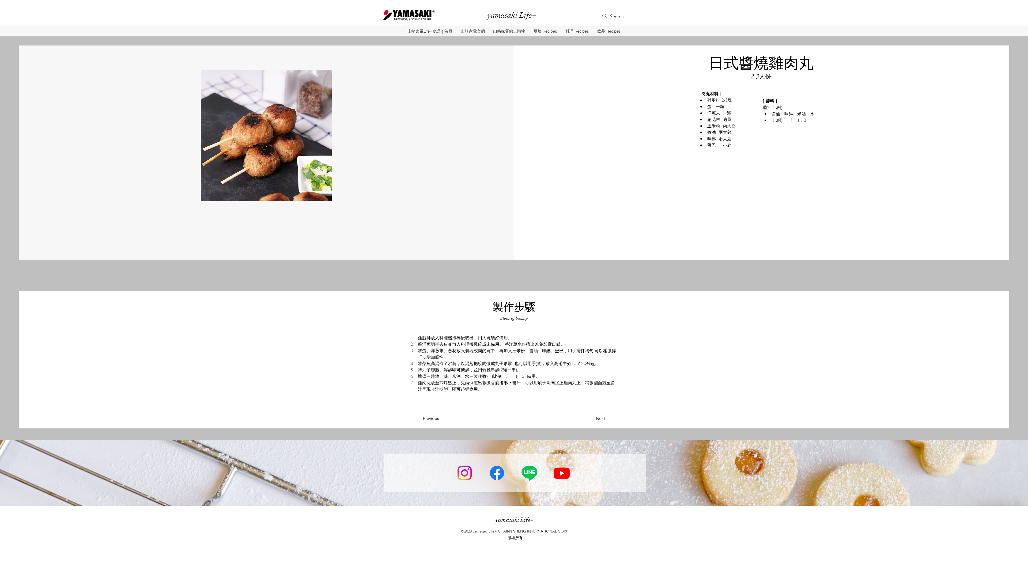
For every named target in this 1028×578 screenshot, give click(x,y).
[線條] (529, 472)
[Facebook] (497, 472)
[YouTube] (561, 472)
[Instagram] (464, 472)
